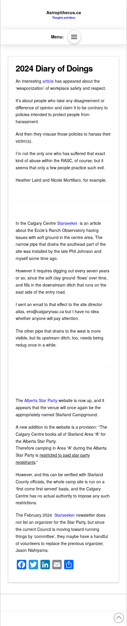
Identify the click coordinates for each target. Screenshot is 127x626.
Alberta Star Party (40, 400)
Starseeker (68, 223)
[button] (74, 37)
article (48, 81)
